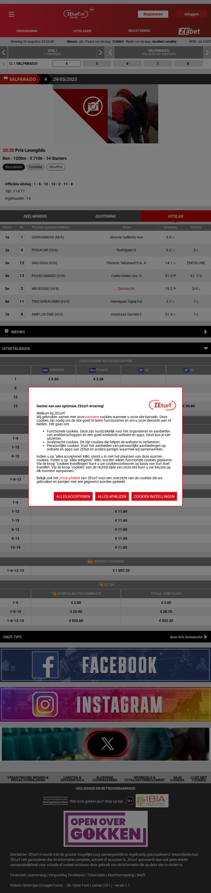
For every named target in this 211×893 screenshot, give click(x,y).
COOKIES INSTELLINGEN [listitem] (154, 496)
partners (92, 417)
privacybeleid (69, 478)
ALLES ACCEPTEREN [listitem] (73, 496)
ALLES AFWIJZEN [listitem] (112, 496)
